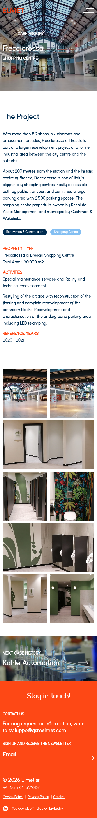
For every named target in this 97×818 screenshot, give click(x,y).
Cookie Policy (13, 797)
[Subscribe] (89, 757)
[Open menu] (88, 10)
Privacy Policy (38, 797)
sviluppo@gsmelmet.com (37, 730)
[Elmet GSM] (13, 11)
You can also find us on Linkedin (37, 808)
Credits (59, 797)
